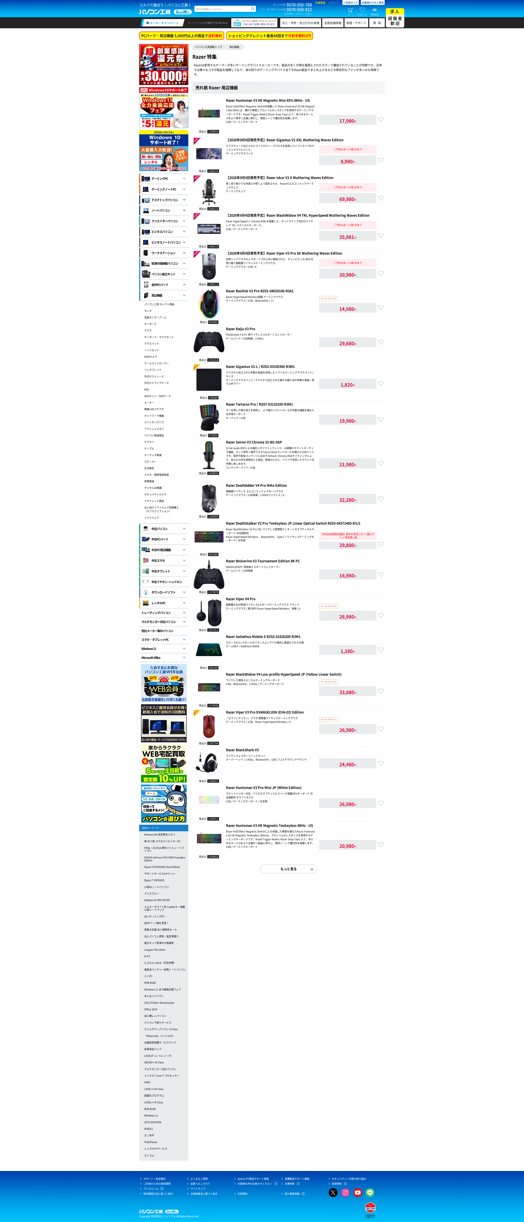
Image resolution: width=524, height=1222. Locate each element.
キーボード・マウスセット (159, 337)
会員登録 (320, 2)
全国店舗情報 (332, 23)
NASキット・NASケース (157, 396)
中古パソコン (159, 529)
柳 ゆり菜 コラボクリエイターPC (162, 841)
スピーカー (150, 461)
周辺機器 (234, 47)
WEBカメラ (150, 357)
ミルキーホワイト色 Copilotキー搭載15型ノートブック (164, 908)
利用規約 (242, 1194)
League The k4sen (154, 950)
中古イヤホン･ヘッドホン (166, 582)
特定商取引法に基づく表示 (158, 1194)
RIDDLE (148, 1129)
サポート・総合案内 (154, 1179)
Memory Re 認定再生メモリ (159, 834)
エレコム (149, 1155)
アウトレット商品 (154, 501)
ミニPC (148, 976)
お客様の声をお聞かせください (255, 1184)
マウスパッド (151, 343)
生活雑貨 (149, 468)
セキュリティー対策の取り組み (349, 1179)
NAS (146, 389)
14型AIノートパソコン (156, 887)
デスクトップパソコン (164, 200)
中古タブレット (160, 571)
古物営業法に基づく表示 (204, 1194)
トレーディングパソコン (156, 613)
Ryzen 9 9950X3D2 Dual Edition (162, 867)
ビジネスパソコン (162, 231)
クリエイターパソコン (164, 221)
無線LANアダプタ (154, 409)
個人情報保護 (292, 1194)
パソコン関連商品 (154, 435)
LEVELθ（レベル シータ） (158, 1056)
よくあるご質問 (199, 1179)
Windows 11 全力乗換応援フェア (162, 989)
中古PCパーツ (159, 539)
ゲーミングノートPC (163, 189)
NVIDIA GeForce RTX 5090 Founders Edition (164, 859)
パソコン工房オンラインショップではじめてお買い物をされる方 (259, 22)
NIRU (147, 1082)
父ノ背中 (149, 1135)
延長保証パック (152, 1049)
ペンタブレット (152, 370)
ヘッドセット (151, 350)
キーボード (150, 324)
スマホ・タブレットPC (155, 639)
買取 (378, 23)
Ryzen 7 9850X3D (154, 880)
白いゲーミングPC (154, 916)
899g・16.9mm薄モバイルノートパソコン (164, 849)
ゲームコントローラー (156, 363)
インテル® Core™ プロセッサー (161, 1076)
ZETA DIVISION (152, 1122)
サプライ (149, 442)
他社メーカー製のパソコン (157, 631)
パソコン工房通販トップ (208, 47)
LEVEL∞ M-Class (154, 1089)
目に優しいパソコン (155, 1016)
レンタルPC (158, 603)
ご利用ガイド (350, 3)
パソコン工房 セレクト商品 (159, 304)
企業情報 (290, 1184)
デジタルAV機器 (153, 488)
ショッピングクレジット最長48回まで (269, 35)
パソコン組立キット (163, 274)
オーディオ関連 (152, 455)
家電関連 (149, 481)
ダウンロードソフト (163, 592)
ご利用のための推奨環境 (157, 1184)
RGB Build (150, 983)
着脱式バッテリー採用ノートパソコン (165, 969)
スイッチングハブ (154, 422)
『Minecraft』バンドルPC (158, 1036)
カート (351, 14)
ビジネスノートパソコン (166, 242)
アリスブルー (151, 893)
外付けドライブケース (156, 383)
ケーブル (149, 448)
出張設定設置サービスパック (160, 1042)
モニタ (148, 311)
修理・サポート (356, 23)
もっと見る (288, 868)
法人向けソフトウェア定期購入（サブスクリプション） (161, 509)
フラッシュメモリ (154, 429)
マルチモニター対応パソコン (158, 622)
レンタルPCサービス (155, 1148)
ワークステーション (163, 253)
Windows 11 (148, 648)
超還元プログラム (154, 1095)
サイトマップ (198, 1188)
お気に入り (362, 14)
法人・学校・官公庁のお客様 (300, 23)
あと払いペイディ (154, 996)
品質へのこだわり (200, 1184)
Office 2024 (150, 1009)
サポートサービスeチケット (159, 874)
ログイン (334, 2)
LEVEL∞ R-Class (153, 1102)
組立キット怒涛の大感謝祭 (159, 943)
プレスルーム (150, 1188)
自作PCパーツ (159, 285)
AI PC (147, 956)
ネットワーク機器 (154, 416)
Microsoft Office (150, 657)
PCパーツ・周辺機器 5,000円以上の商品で (181, 35)
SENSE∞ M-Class (154, 1062)
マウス (148, 330)
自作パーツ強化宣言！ (156, 923)
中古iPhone (150, 1142)
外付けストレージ (154, 376)
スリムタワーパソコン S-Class (161, 1029)
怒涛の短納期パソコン (164, 263)
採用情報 (337, 1184)
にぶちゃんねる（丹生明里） (160, 963)
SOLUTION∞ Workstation (159, 1003)
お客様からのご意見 (373, 3)
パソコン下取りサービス (157, 1022)
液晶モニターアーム (155, 317)
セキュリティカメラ (155, 494)
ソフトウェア (151, 518)
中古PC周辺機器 (161, 550)
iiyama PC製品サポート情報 (253, 1179)
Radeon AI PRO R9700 (157, 900)
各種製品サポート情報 (297, 1179)
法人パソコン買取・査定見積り (161, 936)
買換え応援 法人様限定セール (160, 929)
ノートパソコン (160, 210)
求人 (395, 17)
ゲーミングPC (159, 178)
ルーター (149, 402)
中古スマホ (158, 560)
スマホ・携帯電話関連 (156, 475)
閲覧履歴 (374, 14)
